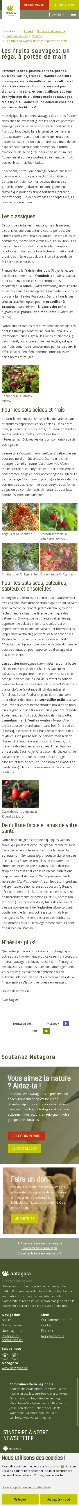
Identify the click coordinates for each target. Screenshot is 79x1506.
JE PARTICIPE (24, 1218)
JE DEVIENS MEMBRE (26, 1136)
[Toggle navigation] (73, 14)
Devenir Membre (34, 5)
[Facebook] (5, 1356)
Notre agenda (12, 1330)
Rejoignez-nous (64, 5)
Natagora (15, 1449)
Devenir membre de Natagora (39, 1248)
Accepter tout (59, 1499)
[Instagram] (15, 1356)
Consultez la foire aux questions (38, 1253)
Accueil (7, 1319)
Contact (56, 14)
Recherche (49, 1330)
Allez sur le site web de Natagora (41, 1243)
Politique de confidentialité (12, 1338)
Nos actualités (12, 1325)
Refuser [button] (20, 1499)
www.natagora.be (15, 1368)
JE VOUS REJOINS (24, 1148)
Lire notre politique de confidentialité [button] (26, 1487)
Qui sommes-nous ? (56, 1319)
